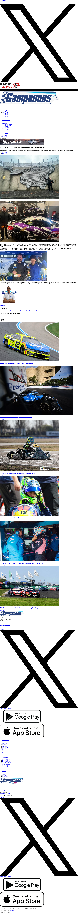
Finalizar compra (5, 772)
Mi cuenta (4, 771)
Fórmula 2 (7, 114)
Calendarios (4, 749)
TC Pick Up (13, 90)
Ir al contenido (3, 0)
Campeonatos (5, 750)
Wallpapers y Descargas (7, 762)
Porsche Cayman (37, 310)
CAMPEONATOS (6, 120)
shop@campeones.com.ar (5, 625)
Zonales (18, 90)
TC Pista (7, 90)
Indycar (6, 115)
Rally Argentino (25, 90)
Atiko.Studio (11, 910)
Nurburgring (31, 310)
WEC (31, 90)
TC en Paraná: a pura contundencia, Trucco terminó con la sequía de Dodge (19, 608)
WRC (55, 90)
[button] (39, 316)
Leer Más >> (2, 365)
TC (35, 90)
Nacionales (4, 106)
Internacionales (5, 112)
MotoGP (45, 90)
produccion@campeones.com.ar (6, 621)
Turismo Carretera (8, 108)
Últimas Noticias (5, 105)
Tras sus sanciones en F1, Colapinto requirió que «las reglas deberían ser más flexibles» (21, 563)
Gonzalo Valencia (13, 310)
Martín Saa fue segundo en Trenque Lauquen (11, 517)
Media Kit (4, 741)
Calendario (4, 118)
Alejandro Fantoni (5, 310)
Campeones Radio (6, 761)
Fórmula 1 (40, 90)
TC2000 (69, 90)
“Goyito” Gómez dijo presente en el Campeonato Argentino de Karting (17, 473)
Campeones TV (5, 760)
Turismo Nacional (62, 90)
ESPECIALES (5, 748)
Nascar (6, 117)
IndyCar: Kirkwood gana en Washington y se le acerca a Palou (16, 417)
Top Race (7, 111)
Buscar (1, 138)
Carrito (3, 769)
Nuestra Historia (5, 740)
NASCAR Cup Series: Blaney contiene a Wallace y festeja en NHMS (17, 363)
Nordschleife (26, 310)
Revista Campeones (6, 759)
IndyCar (50, 90)
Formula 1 (7, 113)
